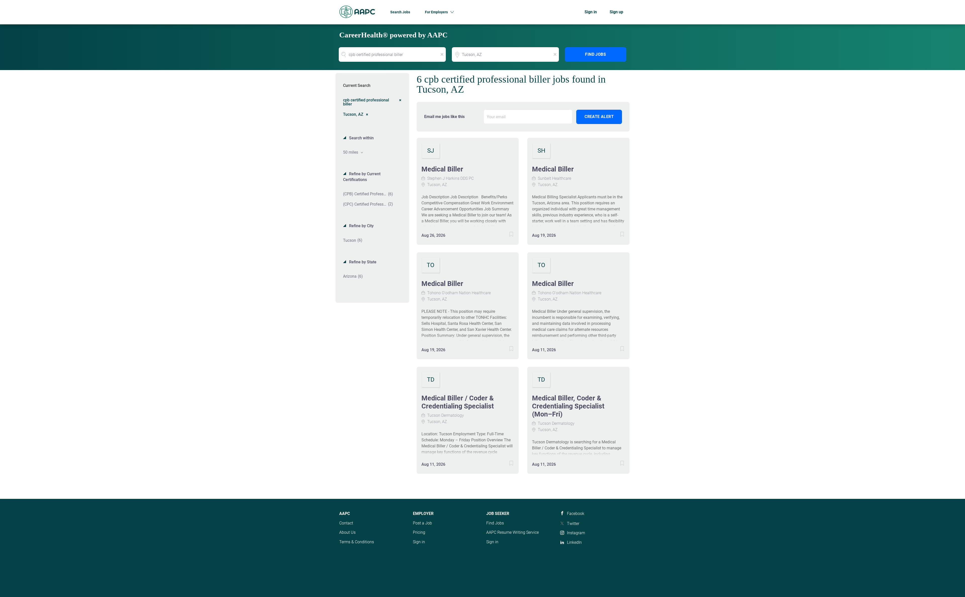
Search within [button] (361, 138)
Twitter (573, 523)
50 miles (351, 152)
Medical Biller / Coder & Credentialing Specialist (457, 402)
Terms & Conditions (356, 542)
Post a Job (422, 523)
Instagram (576, 532)
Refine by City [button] (361, 225)
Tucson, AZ (353, 114)
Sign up (616, 12)
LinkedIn (574, 542)
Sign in (591, 12)
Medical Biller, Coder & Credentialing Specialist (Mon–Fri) (568, 406)
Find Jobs (595, 54)
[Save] (506, 235)
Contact (346, 523)
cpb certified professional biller (366, 102)
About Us (347, 532)
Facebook (575, 513)
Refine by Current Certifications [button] (361, 176)
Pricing (419, 532)
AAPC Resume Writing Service (512, 532)
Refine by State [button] (362, 262)
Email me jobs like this (444, 116)
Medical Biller (442, 169)
